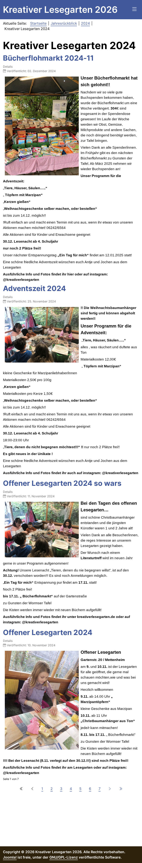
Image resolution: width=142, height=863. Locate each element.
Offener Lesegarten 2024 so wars (62, 483)
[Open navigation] (134, 10)
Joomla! (10, 857)
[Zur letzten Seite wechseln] (120, 788)
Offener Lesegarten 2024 (47, 632)
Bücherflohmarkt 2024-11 (48, 58)
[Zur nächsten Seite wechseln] (109, 788)
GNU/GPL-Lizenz (63, 857)
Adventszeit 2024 (34, 288)
